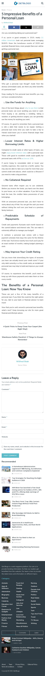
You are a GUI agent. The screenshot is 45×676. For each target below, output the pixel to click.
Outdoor (34, 586)
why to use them (31, 108)
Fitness (4, 626)
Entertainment (7, 615)
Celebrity (5, 601)
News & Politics (22, 626)
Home (3, 10)
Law (17, 608)
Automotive (6, 591)
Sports (33, 607)
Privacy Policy (20, 664)
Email (4, 427)
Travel (33, 617)
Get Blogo (16, 671)
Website (5, 437)
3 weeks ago (17, 497)
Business (5, 598)
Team (10, 664)
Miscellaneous (21, 623)
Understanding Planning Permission (25, 547)
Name (4, 417)
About (4, 664)
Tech (32, 611)
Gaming (19, 588)
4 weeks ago (17, 508)
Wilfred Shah (8, 23)
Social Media (35, 604)
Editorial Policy (32, 664)
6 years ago (17, 542)
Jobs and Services (19, 604)
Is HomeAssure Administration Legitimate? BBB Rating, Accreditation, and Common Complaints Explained (27, 468)
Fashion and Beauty (6, 619)
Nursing (34, 583)
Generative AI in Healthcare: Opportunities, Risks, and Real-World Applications (26, 525)
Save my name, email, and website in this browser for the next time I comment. (23, 448)
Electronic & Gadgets (6, 610)
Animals (5, 583)
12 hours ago (17, 473)
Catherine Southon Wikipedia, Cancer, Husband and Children (26, 649)
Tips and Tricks (36, 614)
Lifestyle (19, 612)
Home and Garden (20, 596)
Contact (19, 667)
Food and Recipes (20, 584)
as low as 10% (27, 158)
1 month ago (17, 529)
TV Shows (34, 620)
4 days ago (16, 483)
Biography (5, 595)
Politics (33, 595)
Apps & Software (5, 587)
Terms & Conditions (8, 667)
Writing (34, 623)
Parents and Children (35, 590)
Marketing (20, 620)
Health (18, 591)
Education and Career (7, 605)
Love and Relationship (21, 616)
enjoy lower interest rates (17, 153)
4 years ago (17, 550)
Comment (6, 389)
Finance (9, 10)
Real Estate (35, 598)
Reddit (33, 601)
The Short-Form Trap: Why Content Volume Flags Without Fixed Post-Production (25, 503)
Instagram (20, 600)
